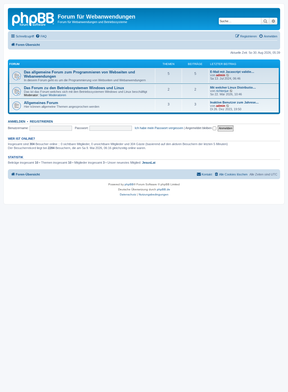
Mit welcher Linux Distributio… (233, 87)
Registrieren (41, 121)
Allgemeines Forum (41, 103)
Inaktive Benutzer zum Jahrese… (234, 102)
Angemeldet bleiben (199, 128)
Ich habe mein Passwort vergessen (159, 128)
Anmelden (16, 121)
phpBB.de (163, 189)
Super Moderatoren (53, 95)
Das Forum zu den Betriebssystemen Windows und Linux (74, 88)
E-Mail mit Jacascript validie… (232, 71)
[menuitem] (41, 36)
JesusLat (149, 162)
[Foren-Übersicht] (33, 18)
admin (220, 75)
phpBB (129, 184)
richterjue (222, 91)
